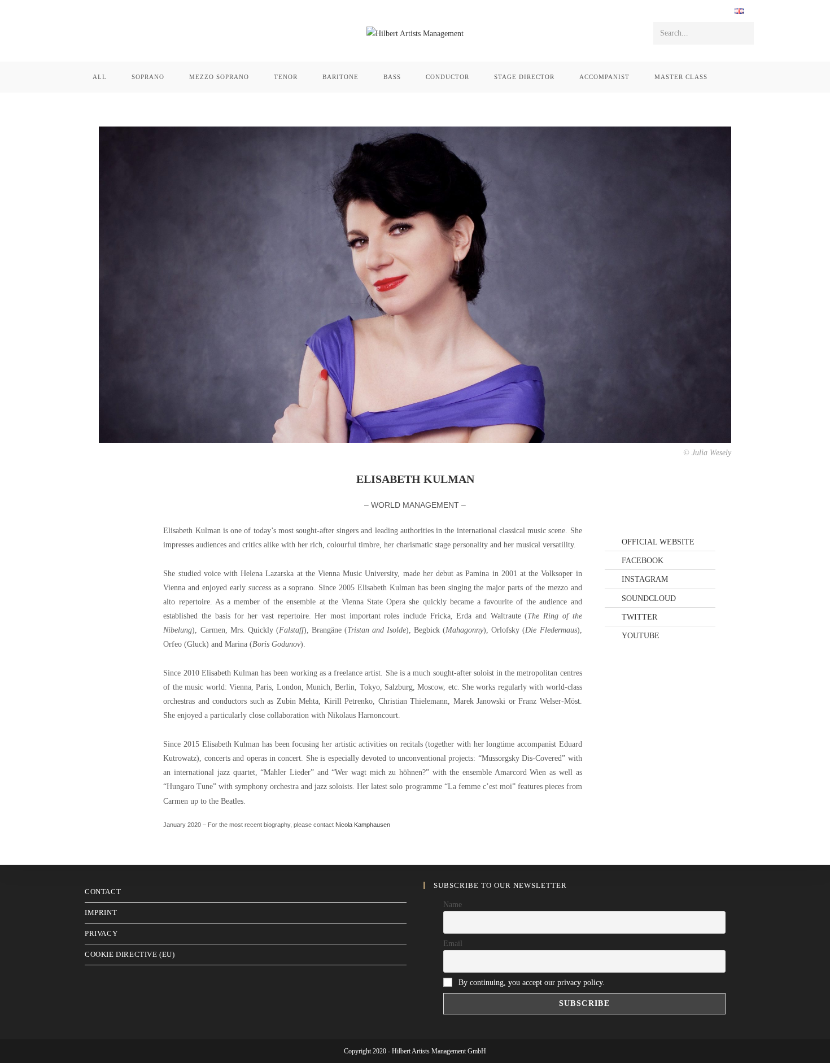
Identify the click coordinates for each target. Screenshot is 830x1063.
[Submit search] (743, 33)
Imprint (101, 912)
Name (452, 904)
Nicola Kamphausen (362, 824)
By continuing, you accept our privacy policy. (531, 982)
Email (452, 943)
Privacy (101, 933)
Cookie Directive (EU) (130, 954)
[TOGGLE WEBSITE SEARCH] (735, 77)
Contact (103, 891)
